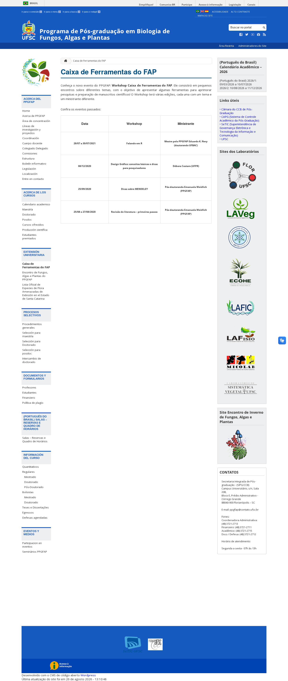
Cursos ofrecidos (33, 224)
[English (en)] (202, 11)
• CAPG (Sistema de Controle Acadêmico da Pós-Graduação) (239, 118)
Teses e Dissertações (35, 507)
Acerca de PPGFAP (33, 116)
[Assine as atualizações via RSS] (264, 34)
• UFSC (224, 139)
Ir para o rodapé (91, 12)
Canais (251, 4)
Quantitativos (30, 466)
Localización (29, 174)
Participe (187, 4)
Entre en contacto (33, 179)
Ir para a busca (71, 12)
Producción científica (34, 230)
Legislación (29, 168)
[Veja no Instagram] (258, 34)
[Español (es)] (206, 11)
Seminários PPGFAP (34, 551)
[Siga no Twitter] (246, 34)
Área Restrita (227, 46)
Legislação (235, 4)
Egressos (28, 512)
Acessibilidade (220, 11)
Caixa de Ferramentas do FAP (36, 265)
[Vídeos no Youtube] (252, 34)
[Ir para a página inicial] (64, 61)
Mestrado (30, 477)
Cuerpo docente (32, 143)
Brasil (34, 3)
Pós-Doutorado (33, 487)
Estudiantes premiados (29, 236)
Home (26, 111)
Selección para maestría (31, 334)
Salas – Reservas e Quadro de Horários (34, 439)
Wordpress (88, 675)
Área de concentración (36, 121)
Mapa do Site (205, 15)
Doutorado (31, 482)
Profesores (29, 387)
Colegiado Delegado (35, 148)
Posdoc (27, 219)
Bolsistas (28, 492)
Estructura (28, 158)
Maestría (27, 209)
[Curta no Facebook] (241, 34)
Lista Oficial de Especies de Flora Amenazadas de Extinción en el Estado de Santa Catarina (35, 291)
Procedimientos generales (32, 325)
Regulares (28, 472)
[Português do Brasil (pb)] (197, 11)
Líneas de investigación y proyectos (31, 129)
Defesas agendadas (34, 517)
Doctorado (29, 214)
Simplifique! (146, 4)
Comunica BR (167, 4)
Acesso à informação (210, 4)
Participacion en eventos (32, 544)
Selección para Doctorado (31, 343)
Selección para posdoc (31, 351)
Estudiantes (29, 392)
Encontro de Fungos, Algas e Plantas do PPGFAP (35, 276)
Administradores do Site (252, 46)
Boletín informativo (34, 163)
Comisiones (29, 153)
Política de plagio (32, 402)
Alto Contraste (240, 11)
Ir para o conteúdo (31, 12)
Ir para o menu (52, 12)
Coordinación (30, 138)
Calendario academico (36, 204)
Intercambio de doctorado (31, 360)
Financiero (28, 397)
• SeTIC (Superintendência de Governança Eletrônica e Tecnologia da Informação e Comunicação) (238, 129)
